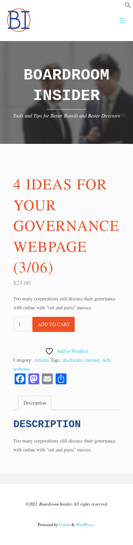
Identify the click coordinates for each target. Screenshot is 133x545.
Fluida (64, 524)
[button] (127, 6)
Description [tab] (35, 402)
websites (21, 369)
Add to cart (54, 324)
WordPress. (85, 524)
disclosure (72, 360)
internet (92, 360)
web (106, 360)
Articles (41, 360)
